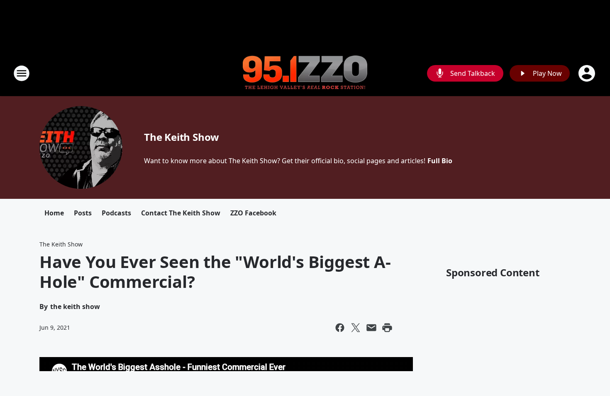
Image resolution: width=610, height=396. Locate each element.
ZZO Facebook (253, 212)
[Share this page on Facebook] (340, 327)
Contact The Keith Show (180, 212)
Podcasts (116, 212)
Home (54, 212)
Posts (83, 212)
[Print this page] (387, 327)
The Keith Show (181, 137)
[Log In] (587, 73)
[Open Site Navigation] (21, 73)
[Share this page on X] (355, 327)
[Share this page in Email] (371, 327)
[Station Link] (305, 74)
